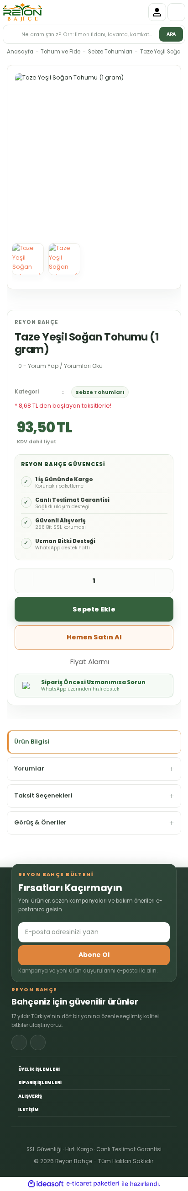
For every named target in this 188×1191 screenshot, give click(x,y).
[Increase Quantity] (164, 581)
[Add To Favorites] (127, 660)
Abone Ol (94, 954)
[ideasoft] (45, 1184)
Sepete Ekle (94, 609)
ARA (171, 34)
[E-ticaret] (93, 1184)
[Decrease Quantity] (24, 581)
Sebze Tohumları (100, 392)
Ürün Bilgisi (31, 741)
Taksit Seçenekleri (43, 795)
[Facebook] (19, 1042)
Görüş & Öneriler (40, 822)
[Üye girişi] (157, 12)
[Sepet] (176, 12)
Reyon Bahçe (36, 322)
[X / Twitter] (38, 1042)
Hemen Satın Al (94, 637)
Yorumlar (29, 768)
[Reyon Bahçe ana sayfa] (22, 12)
